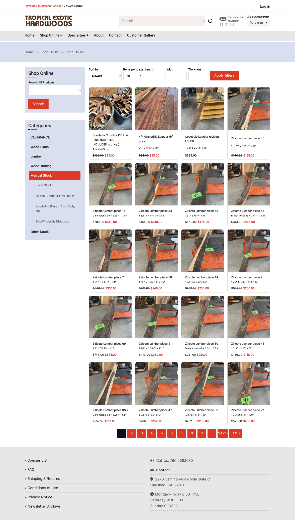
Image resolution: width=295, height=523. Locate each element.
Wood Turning (41, 166)
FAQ (30, 469)
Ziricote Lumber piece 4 (154, 343)
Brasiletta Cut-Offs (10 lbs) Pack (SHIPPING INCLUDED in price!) (110, 139)
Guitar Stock (44, 185)
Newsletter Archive (43, 506)
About (99, 35)
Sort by (94, 69)
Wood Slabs (40, 147)
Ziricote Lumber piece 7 (108, 277)
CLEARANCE (40, 137)
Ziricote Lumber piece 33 (201, 410)
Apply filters (224, 75)
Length (149, 69)
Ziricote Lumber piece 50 (201, 343)
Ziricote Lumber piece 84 (155, 210)
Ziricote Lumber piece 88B (110, 410)
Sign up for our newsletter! (236, 19)
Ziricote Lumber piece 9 (246, 277)
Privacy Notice (39, 497)
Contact (115, 35)
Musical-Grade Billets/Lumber (55, 195)
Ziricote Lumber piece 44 (201, 277)
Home (30, 35)
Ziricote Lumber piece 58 (155, 277)
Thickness (194, 69)
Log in (265, 6)
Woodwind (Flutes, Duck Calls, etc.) (55, 208)
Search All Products (41, 82)
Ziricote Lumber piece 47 (155, 410)
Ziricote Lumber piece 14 (109, 210)
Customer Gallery (141, 35)
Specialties (77, 35)
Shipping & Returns (43, 478)
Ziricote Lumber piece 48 (247, 343)
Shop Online (49, 35)
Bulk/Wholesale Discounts (52, 221)
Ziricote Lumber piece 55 (247, 210)
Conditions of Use (42, 488)
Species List (37, 460)
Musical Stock (41, 175)
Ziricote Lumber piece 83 (247, 138)
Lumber (36, 156)
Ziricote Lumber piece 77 (247, 410)
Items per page (133, 69)
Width (170, 69)
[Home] (48, 21)
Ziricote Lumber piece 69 (109, 343)
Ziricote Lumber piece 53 (201, 210)
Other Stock (40, 232)
